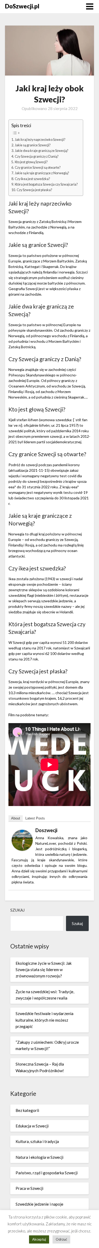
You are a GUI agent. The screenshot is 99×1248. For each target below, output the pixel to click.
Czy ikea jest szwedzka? (32, 179)
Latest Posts (35, 818)
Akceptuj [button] (39, 1239)
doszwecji (46, 830)
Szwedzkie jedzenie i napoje (39, 1204)
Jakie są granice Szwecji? (32, 145)
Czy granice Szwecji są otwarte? (37, 168)
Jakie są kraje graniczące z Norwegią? (42, 173)
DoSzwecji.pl (22, 6)
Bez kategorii (27, 1110)
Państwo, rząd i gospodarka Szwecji (47, 1172)
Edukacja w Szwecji (32, 1125)
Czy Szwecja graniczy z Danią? (36, 156)
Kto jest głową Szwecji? (31, 162)
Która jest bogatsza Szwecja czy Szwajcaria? (46, 184)
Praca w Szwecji (29, 1188)
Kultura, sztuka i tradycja (37, 1141)
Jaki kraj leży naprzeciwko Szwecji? (40, 140)
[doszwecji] (22, 849)
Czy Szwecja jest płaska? (34, 190)
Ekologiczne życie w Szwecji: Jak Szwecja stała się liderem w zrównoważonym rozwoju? (44, 969)
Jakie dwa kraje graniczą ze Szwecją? (41, 151)
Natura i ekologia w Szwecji (39, 1157)
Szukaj (17, 910)
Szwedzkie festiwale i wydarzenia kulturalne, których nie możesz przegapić (44, 1020)
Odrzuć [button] (61, 1239)
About (15, 818)
